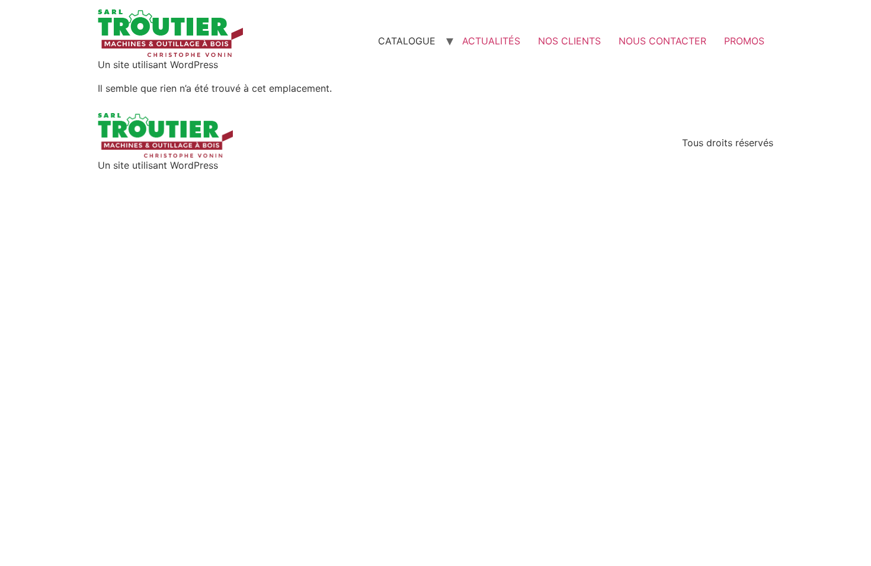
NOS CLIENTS (569, 41)
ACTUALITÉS (491, 41)
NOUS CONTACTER (662, 41)
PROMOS (744, 41)
